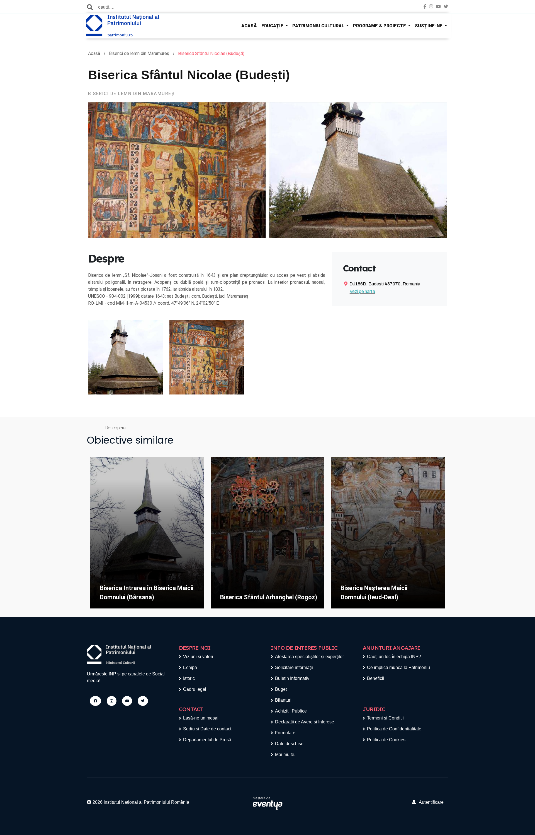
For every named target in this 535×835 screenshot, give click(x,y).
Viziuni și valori (198, 656)
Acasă (94, 53)
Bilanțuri (283, 700)
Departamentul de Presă (207, 739)
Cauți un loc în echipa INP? (394, 656)
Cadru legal (194, 689)
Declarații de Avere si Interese (304, 722)
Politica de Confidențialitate (394, 728)
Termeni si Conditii (385, 718)
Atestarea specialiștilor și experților (309, 656)
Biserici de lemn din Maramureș (139, 53)
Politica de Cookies (386, 739)
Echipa (190, 667)
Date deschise (289, 743)
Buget (281, 689)
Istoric (189, 678)
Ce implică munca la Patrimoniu (398, 667)
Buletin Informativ (292, 678)
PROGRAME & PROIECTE (380, 25)
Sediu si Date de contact (207, 728)
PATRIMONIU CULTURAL (318, 25)
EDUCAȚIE (272, 25)
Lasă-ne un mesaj (200, 718)
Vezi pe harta (362, 291)
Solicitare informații (294, 667)
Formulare (285, 732)
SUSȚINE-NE (429, 25)
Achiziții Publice (291, 711)
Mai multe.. (285, 754)
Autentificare (430, 802)
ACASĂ (249, 25)
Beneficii (375, 678)
